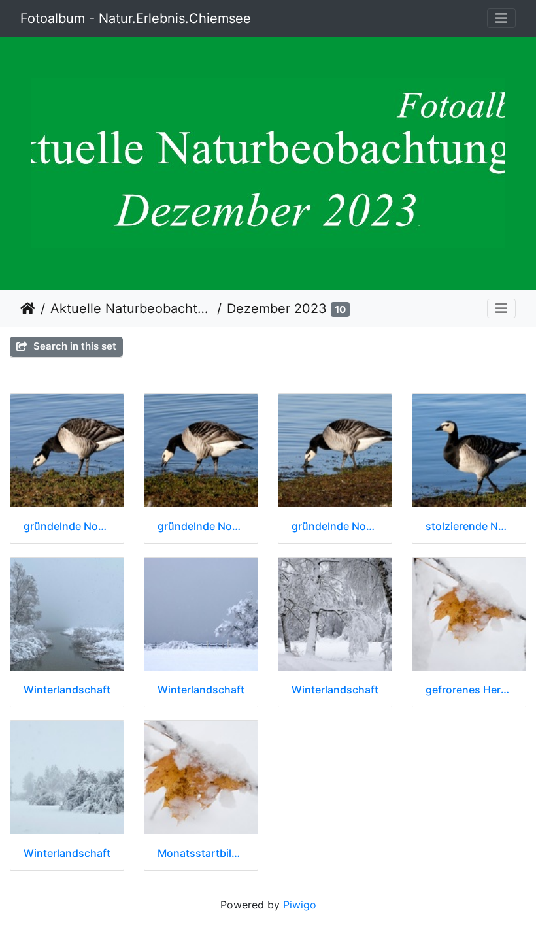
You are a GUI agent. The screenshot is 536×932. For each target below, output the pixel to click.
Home (27, 308)
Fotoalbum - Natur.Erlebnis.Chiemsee (135, 18)
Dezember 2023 (277, 308)
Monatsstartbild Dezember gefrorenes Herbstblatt (201, 853)
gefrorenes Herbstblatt (469, 690)
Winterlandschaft (67, 690)
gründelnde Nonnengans (67, 526)
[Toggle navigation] (501, 18)
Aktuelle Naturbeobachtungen (131, 308)
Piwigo (299, 904)
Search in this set (73, 346)
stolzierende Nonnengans (469, 526)
